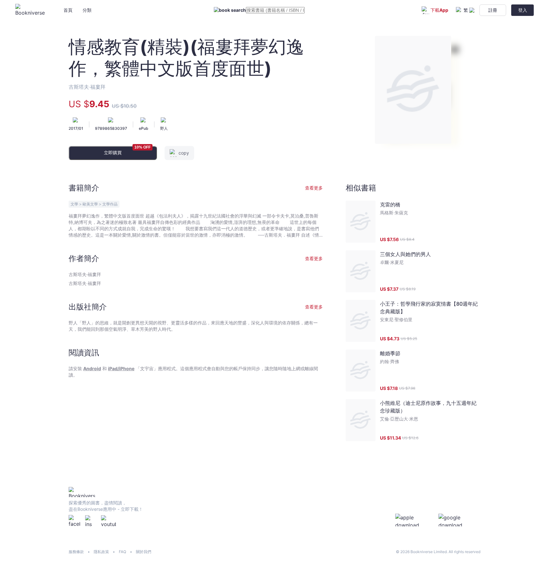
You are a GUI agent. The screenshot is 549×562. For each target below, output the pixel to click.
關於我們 (143, 551)
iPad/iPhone (121, 368)
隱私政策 (101, 551)
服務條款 (76, 551)
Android (92, 368)
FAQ (122, 551)
